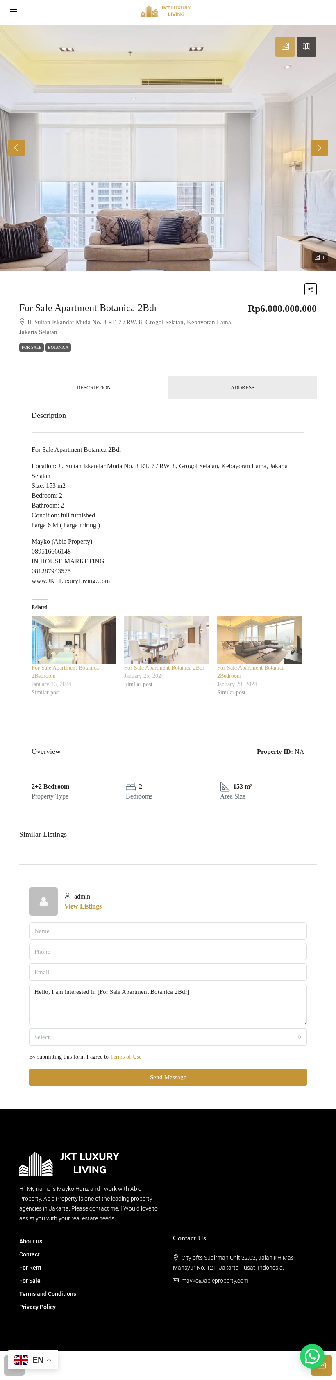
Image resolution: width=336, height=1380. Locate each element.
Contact (29, 1254)
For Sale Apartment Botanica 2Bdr (164, 668)
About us (30, 1241)
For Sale (31, 347)
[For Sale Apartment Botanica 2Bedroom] (74, 640)
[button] (310, 289)
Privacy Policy (37, 1307)
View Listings (83, 906)
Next (319, 148)
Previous (16, 148)
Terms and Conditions (47, 1294)
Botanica (58, 347)
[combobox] (168, 1037)
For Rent (30, 1267)
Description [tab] (94, 387)
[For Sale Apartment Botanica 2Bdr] (166, 640)
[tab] (285, 47)
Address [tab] (242, 387)
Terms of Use (125, 1057)
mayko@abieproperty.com (215, 1280)
